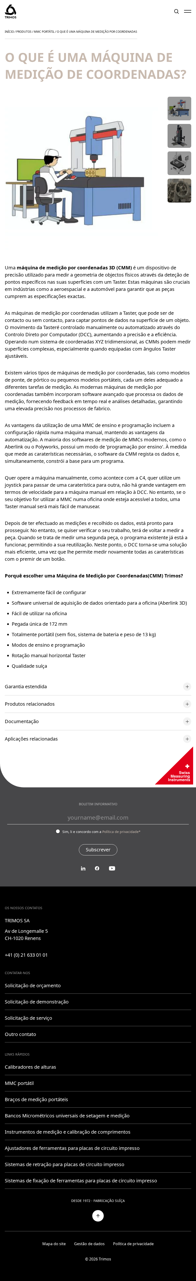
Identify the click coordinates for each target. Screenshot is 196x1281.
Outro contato (20, 1034)
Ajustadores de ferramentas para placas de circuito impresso (72, 1148)
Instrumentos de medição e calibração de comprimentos (68, 1132)
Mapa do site (54, 1243)
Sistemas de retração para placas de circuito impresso (64, 1164)
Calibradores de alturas (30, 1067)
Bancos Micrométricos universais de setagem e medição (67, 1115)
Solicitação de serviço (28, 1018)
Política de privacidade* (121, 831)
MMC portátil (44, 32)
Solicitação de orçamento (33, 985)
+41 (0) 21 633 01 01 (26, 955)
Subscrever (98, 849)
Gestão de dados (89, 1243)
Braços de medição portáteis (36, 1099)
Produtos (24, 32)
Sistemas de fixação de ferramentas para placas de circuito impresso (81, 1180)
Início (9, 32)
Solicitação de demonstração (37, 1001)
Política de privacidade (133, 1243)
